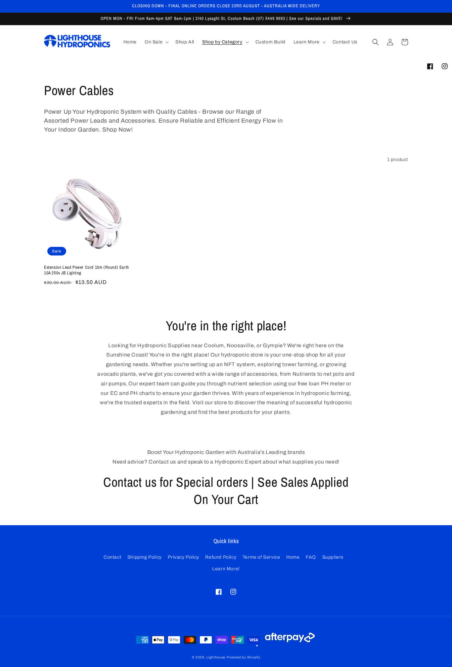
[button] (156, 42)
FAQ (311, 557)
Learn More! (226, 568)
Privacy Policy (183, 557)
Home (292, 557)
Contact (112, 557)
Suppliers (332, 557)
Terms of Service (261, 557)
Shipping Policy (144, 557)
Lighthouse (215, 657)
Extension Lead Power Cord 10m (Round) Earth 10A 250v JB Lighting (86, 270)
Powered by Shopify (243, 657)
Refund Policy (220, 557)
